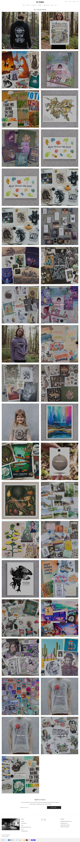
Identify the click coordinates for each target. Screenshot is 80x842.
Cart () (74, 1)
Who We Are (24, 823)
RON (70, 1)
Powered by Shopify (5, 836)
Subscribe (53, 807)
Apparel (39, 5)
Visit (22, 825)
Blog (52, 5)
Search (22, 821)
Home (24, 5)
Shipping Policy (24, 831)
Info (55, 5)
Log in (66, 1)
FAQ (22, 829)
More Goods (46, 5)
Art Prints (33, 5)
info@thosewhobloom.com (66, 821)
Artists (27, 5)
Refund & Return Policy (26, 827)
